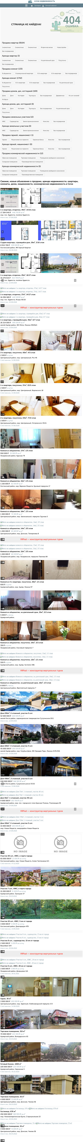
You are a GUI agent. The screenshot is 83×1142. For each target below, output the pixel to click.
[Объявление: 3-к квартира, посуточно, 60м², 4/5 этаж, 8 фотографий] (20, 350)
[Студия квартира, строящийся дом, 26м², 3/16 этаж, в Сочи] (20, 240)
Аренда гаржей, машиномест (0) (17, 144)
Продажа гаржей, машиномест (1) (17, 135)
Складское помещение (9, 162)
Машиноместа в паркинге (19, 139)
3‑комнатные (32, 47)
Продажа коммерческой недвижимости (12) (22, 153)
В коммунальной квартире (24, 73)
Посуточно (62, 60)
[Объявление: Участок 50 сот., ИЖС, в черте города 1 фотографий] (40, 854)
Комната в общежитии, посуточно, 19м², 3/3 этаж (21, 643)
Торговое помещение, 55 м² (12, 1097)
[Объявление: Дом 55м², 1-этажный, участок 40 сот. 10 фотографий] (22, 792)
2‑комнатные (19, 47)
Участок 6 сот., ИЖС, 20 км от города (16, 966)
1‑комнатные (6, 47)
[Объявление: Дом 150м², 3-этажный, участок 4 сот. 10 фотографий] (20, 744)
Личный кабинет (51, 5)
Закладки (37, 5)
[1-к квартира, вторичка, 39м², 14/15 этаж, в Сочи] (20, 208)
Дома (4, 95)
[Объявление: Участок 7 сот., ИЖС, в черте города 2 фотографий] (40, 886)
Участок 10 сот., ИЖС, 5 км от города (16, 921)
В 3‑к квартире (56, 73)
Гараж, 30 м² (5, 999)
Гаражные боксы (38, 139)
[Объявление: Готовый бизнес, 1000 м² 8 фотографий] (40, 1062)
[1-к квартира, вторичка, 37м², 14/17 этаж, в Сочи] (23, 288)
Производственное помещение (32, 162)
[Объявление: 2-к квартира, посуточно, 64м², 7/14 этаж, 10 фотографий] (20, 416)
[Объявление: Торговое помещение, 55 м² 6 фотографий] (40, 1094)
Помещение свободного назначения (52, 158)
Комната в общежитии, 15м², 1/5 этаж (16, 481)
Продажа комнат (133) (12, 69)
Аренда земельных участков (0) (16, 126)
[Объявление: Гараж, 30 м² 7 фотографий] (40, 996)
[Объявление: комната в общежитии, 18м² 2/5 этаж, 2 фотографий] (40, 509)
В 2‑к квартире (42, 73)
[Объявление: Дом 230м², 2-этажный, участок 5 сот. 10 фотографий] (20, 711)
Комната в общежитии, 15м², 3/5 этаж (16, 551)
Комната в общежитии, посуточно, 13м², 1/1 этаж (21, 660)
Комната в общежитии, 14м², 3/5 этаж (16, 528)
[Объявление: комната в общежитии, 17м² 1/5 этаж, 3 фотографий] (40, 448)
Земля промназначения (31, 121)
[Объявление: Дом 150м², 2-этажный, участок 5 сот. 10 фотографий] (22, 817)
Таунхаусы (32, 95)
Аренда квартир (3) (11, 56)
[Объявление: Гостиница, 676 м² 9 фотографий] (29, 1108)
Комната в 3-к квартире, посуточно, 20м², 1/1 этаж (22, 582)
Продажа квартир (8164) (13, 43)
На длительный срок (47, 60)
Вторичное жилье (47, 47)
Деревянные (60, 95)
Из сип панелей (74, 95)
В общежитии (6, 73)
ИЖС (3, 121)
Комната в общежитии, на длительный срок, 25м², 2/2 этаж (25, 612)
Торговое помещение (28, 158)
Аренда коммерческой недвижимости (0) (21, 166)
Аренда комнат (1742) (12, 78)
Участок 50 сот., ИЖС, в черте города (16, 856)
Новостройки (61, 47)
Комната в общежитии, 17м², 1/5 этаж (16, 451)
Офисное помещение (9, 158)
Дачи (12, 95)
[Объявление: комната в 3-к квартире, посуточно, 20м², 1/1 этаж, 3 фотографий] (40, 580)
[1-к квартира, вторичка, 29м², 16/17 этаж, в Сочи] (20, 273)
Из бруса (5, 99)
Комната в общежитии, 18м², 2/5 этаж (16, 511)
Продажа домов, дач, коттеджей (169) (19, 91)
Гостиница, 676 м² (8, 1111)
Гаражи (4, 139)
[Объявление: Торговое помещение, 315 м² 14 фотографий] (40, 1029)
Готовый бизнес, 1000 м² (10, 1064)
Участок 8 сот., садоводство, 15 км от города (19, 941)
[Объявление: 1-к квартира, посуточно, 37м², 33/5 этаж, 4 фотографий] (20, 383)
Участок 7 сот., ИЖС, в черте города (15, 889)
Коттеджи (21, 95)
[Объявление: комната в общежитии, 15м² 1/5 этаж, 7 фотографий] (40, 479)
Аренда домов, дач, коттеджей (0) (18, 104)
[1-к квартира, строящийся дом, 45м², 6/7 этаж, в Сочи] (25, 314)
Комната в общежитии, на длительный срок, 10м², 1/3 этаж (25, 683)
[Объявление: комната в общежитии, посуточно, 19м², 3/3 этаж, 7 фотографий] (40, 640)
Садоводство (14, 121)
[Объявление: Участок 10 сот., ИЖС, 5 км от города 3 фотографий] (40, 919)
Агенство (46, 121)
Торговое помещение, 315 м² (12, 1031)
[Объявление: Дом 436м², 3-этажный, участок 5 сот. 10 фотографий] (20, 776)
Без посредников (8, 51)
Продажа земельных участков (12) (18, 117)
